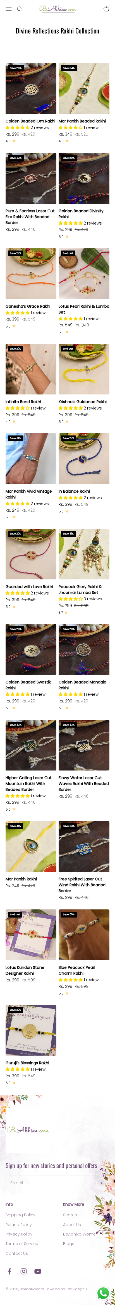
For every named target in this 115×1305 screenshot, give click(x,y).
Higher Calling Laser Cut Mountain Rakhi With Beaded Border (29, 783)
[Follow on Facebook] (9, 1271)
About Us (72, 1224)
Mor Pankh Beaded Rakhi (82, 121)
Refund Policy (19, 1224)
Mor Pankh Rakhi (21, 879)
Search (70, 1215)
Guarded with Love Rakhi (29, 586)
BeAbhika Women (80, 1234)
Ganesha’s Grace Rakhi (28, 306)
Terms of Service (22, 1243)
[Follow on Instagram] (23, 1271)
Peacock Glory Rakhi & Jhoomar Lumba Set (80, 589)
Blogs (68, 1243)
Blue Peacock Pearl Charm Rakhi (77, 970)
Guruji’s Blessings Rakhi (27, 1063)
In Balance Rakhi (74, 491)
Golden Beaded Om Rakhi (30, 121)
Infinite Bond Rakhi (23, 401)
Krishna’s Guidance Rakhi (83, 401)
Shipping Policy (20, 1215)
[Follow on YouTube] (38, 1271)
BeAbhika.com (32, 1289)
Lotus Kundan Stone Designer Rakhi (25, 970)
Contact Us (17, 1253)
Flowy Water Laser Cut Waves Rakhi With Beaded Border (84, 783)
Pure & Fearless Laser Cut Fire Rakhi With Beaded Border (30, 216)
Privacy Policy (19, 1234)
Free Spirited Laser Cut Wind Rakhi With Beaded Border (82, 885)
